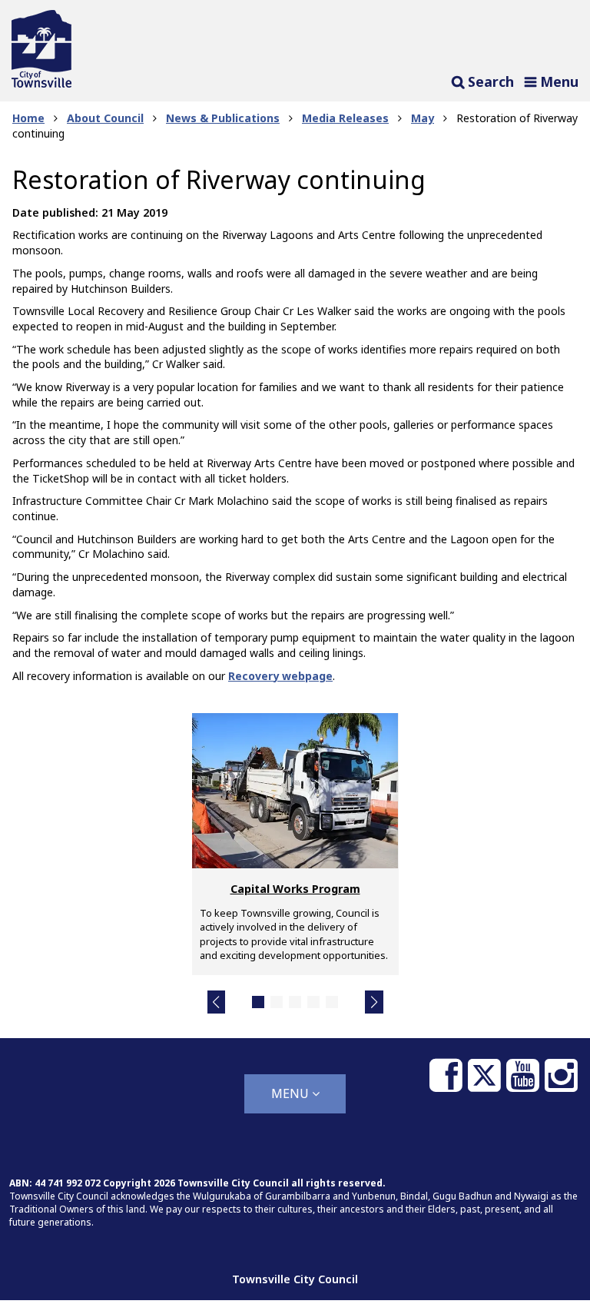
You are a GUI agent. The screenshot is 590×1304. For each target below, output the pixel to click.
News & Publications (223, 118)
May (422, 118)
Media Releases (345, 118)
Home (28, 118)
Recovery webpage (280, 676)
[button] (216, 1002)
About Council (105, 118)
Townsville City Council (295, 1279)
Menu (291, 1093)
